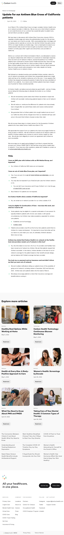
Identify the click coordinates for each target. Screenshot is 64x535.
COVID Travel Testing (8, 518)
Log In (53, 3)
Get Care (5, 521)
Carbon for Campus (29, 504)
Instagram (42, 501)
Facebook (42, 508)
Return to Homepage (9, 10)
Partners (25, 501)
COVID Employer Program (30, 511)
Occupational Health (29, 508)
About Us (18, 504)
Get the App (44, 485)
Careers (17, 508)
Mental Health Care (8, 508)
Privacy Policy (26, 532)
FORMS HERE (17, 225)
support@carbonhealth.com (54, 501)
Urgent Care (6, 504)
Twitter (41, 504)
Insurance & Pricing (8, 524)
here (29, 221)
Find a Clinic (56, 485)
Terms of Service (39, 532)
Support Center (51, 504)
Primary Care (6, 501)
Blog (16, 514)
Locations (18, 501)
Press (16, 511)
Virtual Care (6, 511)
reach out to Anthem (27, 143)
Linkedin (41, 511)
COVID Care (6, 514)
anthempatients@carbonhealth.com (20, 149)
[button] (59, 3)
